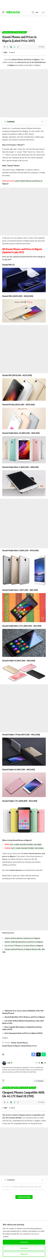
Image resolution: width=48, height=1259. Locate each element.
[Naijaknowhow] (13, 12)
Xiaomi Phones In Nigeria (11, 1046)
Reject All (24, 1254)
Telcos (32, 1087)
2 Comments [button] (40, 1081)
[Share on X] (11, 47)
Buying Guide (8, 32)
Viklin (5, 52)
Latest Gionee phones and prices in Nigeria (22, 938)
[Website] (36, 1063)
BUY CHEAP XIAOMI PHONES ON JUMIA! (26, 844)
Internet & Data (21, 1087)
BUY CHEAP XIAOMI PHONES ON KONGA (27, 848)
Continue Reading (24, 1197)
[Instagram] (45, 1063)
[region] (24, 1240)
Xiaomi (13, 1043)
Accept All (24, 1242)
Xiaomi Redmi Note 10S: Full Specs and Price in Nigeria (25, 1017)
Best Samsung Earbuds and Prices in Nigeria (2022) (23, 1033)
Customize (24, 1248)
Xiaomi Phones (20, 32)
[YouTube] (42, 1063)
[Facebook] (39, 1063)
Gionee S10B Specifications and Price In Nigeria (24, 942)
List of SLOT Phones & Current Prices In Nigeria (24, 945)
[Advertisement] (24, 22)
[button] (4, 12)
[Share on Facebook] (7, 47)
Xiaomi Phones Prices (29, 1046)
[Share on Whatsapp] (14, 47)
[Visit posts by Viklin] (4, 1063)
